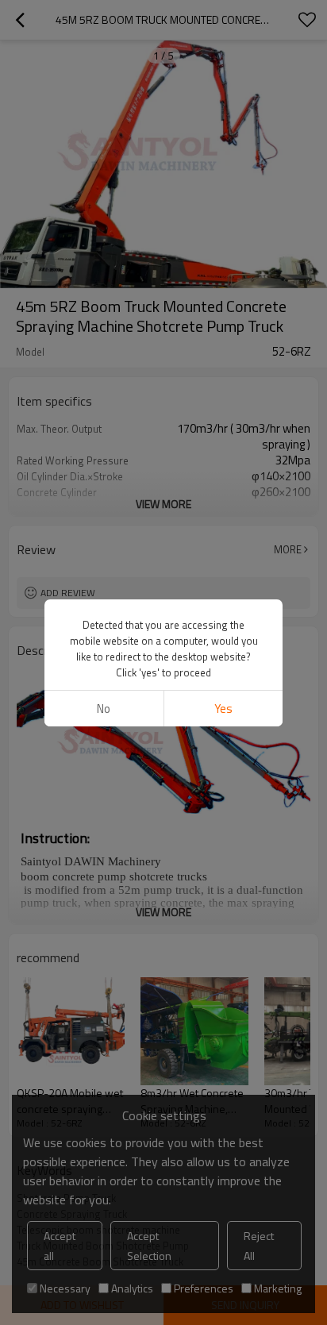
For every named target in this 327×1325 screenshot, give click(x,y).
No (103, 708)
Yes (223, 708)
